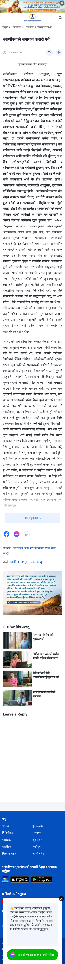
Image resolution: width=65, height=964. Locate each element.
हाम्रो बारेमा (38, 853)
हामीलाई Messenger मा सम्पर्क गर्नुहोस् (36, 954)
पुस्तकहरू (37, 826)
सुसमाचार (37, 839)
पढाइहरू (6, 839)
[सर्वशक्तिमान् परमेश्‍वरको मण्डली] (32, 18)
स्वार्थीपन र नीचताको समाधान (39, 27)
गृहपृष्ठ (5, 27)
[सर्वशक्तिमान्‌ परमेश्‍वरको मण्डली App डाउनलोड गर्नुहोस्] (5, 879)
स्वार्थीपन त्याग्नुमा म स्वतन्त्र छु (25, 562)
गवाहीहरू (17, 27)
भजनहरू (36, 832)
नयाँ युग (36, 846)
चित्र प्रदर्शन (9, 853)
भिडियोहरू (7, 832)
